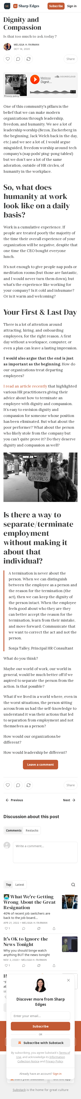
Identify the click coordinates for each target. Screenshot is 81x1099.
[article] (40, 912)
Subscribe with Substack (44, 1042)
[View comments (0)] (18, 59)
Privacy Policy (54, 1061)
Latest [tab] (19, 885)
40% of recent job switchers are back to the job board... (26, 915)
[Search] (73, 884)
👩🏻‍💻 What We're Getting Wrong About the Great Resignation (29, 902)
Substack (19, 1090)
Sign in (72, 6)
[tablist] (22, 830)
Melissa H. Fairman (26, 44)
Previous (17, 800)
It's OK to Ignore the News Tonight (25, 941)
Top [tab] (8, 885)
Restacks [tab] (32, 830)
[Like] (7, 59)
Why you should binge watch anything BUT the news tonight (26, 952)
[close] (68, 980)
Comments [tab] (13, 830)
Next (66, 800)
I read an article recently (25, 386)
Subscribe (56, 6)
